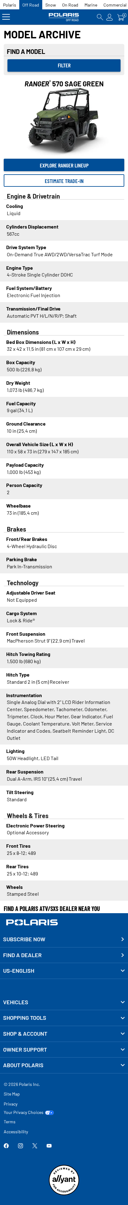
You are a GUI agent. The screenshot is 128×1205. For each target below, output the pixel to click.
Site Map (12, 1094)
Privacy (10, 1103)
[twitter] (34, 1146)
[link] (64, 1002)
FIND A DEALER (22, 955)
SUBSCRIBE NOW (24, 939)
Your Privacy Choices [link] (23, 1112)
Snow (50, 4)
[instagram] (20, 1146)
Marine (91, 4)
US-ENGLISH (18, 970)
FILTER (64, 65)
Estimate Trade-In (64, 180)
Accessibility (16, 1131)
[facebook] (6, 1146)
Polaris (9, 4)
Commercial (114, 4)
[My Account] (110, 17)
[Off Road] (64, 17)
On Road (70, 4)
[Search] (100, 17)
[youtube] (49, 1146)
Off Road (30, 4)
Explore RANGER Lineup (64, 165)
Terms (10, 1121)
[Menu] (6, 17)
